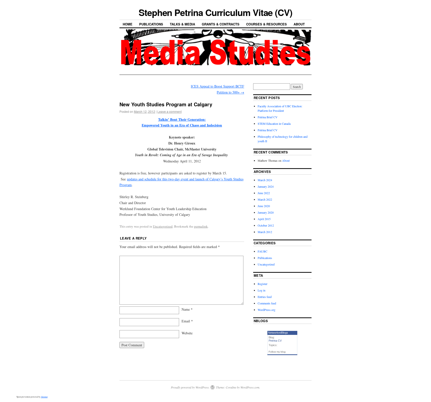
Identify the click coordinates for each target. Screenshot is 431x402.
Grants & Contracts (220, 24)
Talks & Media (182, 24)
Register (262, 284)
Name (187, 309)
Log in (261, 290)
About (299, 24)
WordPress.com (249, 387)
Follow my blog (277, 351)
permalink (201, 226)
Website (187, 333)
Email (187, 321)
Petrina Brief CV (268, 117)
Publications (151, 24)
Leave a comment (169, 111)
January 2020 (266, 212)
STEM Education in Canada (274, 124)
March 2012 (265, 232)
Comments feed (267, 303)
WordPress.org (266, 310)
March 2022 (265, 199)
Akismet (44, 397)
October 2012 (266, 225)
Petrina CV (275, 340)
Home (127, 24)
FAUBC (262, 251)
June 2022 (264, 193)
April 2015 (264, 219)
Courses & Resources (266, 24)
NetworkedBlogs (278, 332)
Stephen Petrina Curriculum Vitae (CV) (215, 12)
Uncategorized (163, 226)
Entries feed (265, 297)
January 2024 (266, 186)
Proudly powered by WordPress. (190, 387)
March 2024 (265, 180)
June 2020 (264, 206)
